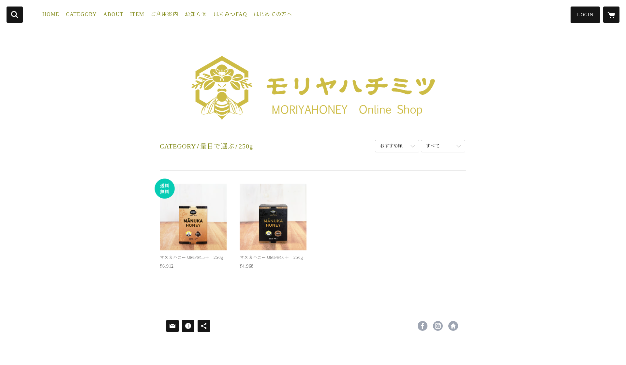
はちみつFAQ (230, 14)
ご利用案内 (164, 14)
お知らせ (196, 14)
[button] (585, 15)
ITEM (137, 14)
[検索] (15, 15)
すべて (433, 146)
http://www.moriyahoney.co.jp (453, 326)
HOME (50, 14)
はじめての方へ (273, 14)
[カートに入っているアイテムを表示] (611, 15)
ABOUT (113, 14)
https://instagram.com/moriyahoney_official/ (438, 326)
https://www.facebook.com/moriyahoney (422, 326)
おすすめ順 (391, 146)
